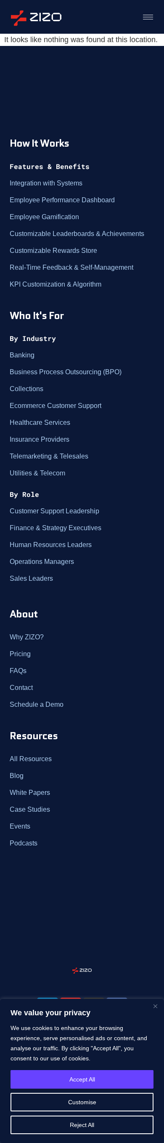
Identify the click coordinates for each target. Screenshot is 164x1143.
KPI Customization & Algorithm (55, 284)
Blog (17, 775)
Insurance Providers (39, 439)
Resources (34, 735)
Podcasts (23, 843)
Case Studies (30, 809)
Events (20, 826)
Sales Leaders (31, 578)
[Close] (155, 1006)
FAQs (18, 670)
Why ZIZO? (27, 637)
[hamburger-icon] (148, 17)
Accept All (82, 1079)
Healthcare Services (40, 422)
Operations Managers (42, 561)
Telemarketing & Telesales (49, 456)
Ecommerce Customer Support (55, 405)
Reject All (82, 1125)
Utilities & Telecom (37, 473)
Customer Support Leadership (54, 511)
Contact (21, 687)
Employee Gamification (44, 216)
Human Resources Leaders (51, 544)
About (23, 613)
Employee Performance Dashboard (62, 200)
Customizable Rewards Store (53, 250)
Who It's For (36, 315)
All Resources (31, 758)
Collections (26, 388)
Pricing (20, 653)
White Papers (30, 792)
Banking (22, 355)
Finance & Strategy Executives (55, 527)
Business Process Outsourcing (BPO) (66, 372)
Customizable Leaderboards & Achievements (77, 233)
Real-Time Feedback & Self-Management (71, 267)
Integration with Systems (46, 183)
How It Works (39, 143)
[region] (82, 1071)
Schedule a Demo (36, 704)
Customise (82, 1102)
